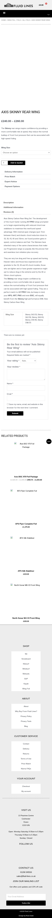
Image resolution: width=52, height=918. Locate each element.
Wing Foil (11, 20)
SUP (26, 679)
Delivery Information (14, 172)
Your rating (13, 360)
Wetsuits (26, 674)
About (26, 706)
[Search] (46, 13)
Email (10, 394)
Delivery (26, 749)
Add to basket (16, 163)
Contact (26, 744)
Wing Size (5, 148)
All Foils (26, 20)
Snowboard (26, 659)
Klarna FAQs (26, 769)
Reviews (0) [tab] (9, 212)
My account (26, 791)
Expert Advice (11, 182)
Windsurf (26, 669)
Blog (26, 726)
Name (10, 383)
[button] (26, 171)
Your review (13, 367)
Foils (19, 20)
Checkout (26, 786)
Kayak (26, 684)
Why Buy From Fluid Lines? (26, 711)
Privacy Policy (26, 716)
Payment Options (12, 186)
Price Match (10, 177)
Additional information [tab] (13, 207)
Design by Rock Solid (26, 916)
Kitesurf (26, 664)
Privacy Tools (26, 721)
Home (3, 20)
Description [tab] (9, 203)
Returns (26, 754)
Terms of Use (26, 759)
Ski (26, 654)
